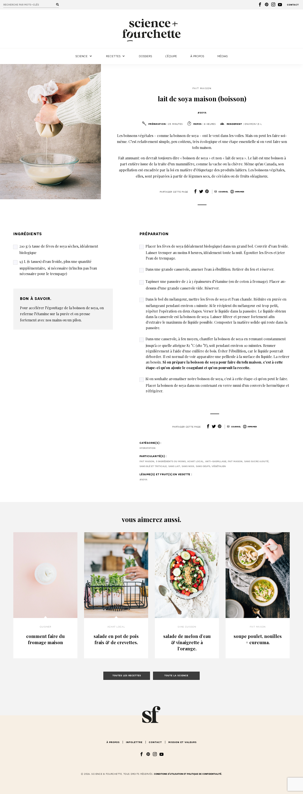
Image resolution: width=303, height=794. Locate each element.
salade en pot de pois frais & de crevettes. (116, 639)
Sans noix (188, 466)
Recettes (113, 56)
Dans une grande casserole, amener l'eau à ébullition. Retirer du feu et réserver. (210, 269)
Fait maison (202, 88)
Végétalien (219, 466)
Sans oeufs (203, 466)
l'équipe (171, 56)
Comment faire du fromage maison (45, 639)
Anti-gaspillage (215, 461)
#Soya (202, 112)
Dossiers (145, 56)
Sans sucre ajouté (256, 461)
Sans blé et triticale (153, 466)
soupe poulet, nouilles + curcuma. (258, 639)
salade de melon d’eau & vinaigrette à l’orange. (187, 642)
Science (81, 56)
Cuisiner (45, 626)
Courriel (223, 192)
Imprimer (239, 192)
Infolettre (134, 742)
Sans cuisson (187, 626)
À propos (197, 56)
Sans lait (174, 466)
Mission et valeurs (182, 742)
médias (222, 56)
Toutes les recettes (126, 675)
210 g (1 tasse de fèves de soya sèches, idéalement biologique (58, 249)
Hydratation (147, 448)
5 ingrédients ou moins (171, 461)
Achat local (195, 461)
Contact (293, 5)
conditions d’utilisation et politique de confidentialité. (188, 774)
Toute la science (176, 675)
